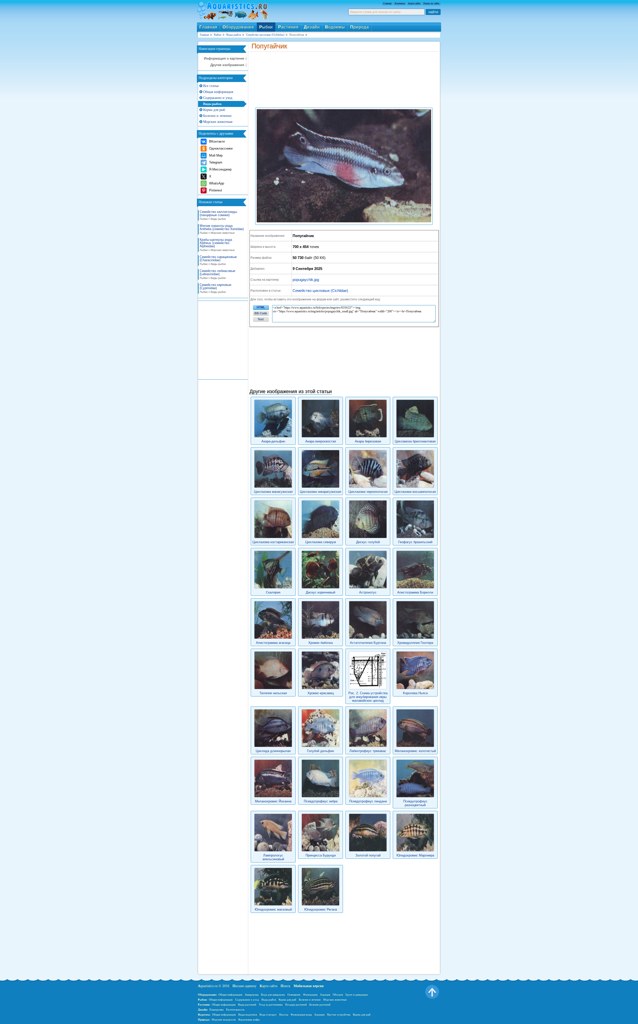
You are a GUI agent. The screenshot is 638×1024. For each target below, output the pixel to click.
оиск (285, 986)
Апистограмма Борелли (415, 592)
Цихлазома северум (320, 542)
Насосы (283, 1014)
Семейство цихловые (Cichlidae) (320, 290)
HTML (261, 307)
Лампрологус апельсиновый (273, 857)
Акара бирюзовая (368, 441)
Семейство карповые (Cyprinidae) (215, 288)
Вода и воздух (268, 1014)
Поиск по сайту (431, 3)
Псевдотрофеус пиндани (368, 801)
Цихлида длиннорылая (273, 751)
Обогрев (338, 994)
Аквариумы (251, 994)
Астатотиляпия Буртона (368, 643)
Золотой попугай (368, 855)
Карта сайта (414, 3)
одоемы (335, 27)
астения (288, 27)
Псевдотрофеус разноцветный (415, 803)
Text (261, 319)
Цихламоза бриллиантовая (415, 441)
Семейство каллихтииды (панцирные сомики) (218, 215)
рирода (359, 27)
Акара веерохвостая (320, 441)
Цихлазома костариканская (273, 542)
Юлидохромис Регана (320, 909)
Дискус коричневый (320, 592)
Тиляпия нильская (273, 693)
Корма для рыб (214, 110)
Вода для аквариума (273, 994)
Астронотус (368, 592)
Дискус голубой (368, 542)
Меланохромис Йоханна (273, 801)
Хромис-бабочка (320, 643)
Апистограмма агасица (273, 643)
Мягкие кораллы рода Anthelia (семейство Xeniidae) (222, 229)
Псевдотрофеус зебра (320, 801)
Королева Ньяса (415, 693)
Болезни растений (319, 1004)
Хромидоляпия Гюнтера (415, 643)
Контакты (400, 3)
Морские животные (218, 122)
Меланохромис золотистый (415, 751)
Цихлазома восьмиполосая (415, 492)
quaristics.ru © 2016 (213, 986)
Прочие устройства (338, 1014)
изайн (312, 27)
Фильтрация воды (301, 1014)
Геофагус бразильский (415, 542)
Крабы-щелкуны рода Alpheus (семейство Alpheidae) (217, 245)
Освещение (294, 994)
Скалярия (273, 592)
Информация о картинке (224, 58)
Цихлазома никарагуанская (320, 492)
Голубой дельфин (320, 751)
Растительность (235, 1009)
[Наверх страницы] (432, 991)
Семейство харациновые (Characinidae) (218, 260)
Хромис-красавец (321, 693)
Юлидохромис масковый (273, 909)
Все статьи (211, 86)
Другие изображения (227, 65)
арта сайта (268, 986)
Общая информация (218, 92)
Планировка (216, 1009)
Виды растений (247, 1004)
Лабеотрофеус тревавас (367, 751)
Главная (387, 3)
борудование (238, 27)
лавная (208, 27)
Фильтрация (310, 994)
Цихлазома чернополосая (368, 492)
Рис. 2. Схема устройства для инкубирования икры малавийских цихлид (368, 696)
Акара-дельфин (273, 441)
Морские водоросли (224, 1019)
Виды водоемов (247, 1014)
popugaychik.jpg (306, 279)
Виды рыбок (212, 104)
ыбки (266, 27)
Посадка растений (296, 1004)
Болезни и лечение (217, 116)
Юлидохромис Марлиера (415, 855)
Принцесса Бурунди (321, 855)
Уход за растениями (271, 1004)
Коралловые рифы (248, 1019)
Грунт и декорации (356, 994)
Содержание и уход (217, 98)
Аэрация (325, 994)
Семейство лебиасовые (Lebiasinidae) (217, 274)
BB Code (260, 313)
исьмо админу (244, 986)
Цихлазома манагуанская (273, 492)
